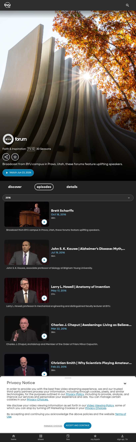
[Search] (128, 5)
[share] (6, 157)
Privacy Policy (75, 394)
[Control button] (125, 384)
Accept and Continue (77, 426)
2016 (8, 198)
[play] (44, 222)
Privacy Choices (95, 408)
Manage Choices (53, 426)
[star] (15, 157)
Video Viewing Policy (100, 405)
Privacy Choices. (37, 399)
